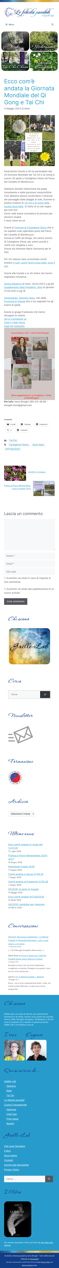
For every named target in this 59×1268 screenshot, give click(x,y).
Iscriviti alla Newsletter (16, 1165)
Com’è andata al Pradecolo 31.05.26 (28, 881)
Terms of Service (27, 1265)
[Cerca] (45, 694)
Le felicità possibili (14, 1100)
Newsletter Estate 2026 (21, 866)
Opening (11, 1086)
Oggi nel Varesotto (14, 326)
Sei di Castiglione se (15, 319)
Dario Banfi (34, 1259)
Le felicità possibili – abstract (31, 977)
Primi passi (12, 1119)
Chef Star (11, 1114)
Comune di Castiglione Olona (31, 227)
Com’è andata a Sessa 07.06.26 (25, 874)
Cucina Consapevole (15, 1104)
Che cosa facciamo (14, 1146)
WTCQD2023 (12, 449)
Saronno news (27, 298)
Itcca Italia (38, 444)
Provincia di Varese (15, 301)
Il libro (7, 1151)
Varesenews (11, 298)
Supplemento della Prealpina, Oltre (23, 287)
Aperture (11, 1109)
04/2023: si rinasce (36, 472)
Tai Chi (13, 440)
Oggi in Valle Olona (14, 322)
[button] (52, 24)
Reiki (9, 1090)
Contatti (8, 1160)
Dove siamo (10, 1155)
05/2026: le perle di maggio (23, 889)
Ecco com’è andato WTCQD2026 (26, 896)
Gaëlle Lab (10, 1081)
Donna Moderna (13, 283)
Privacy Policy (11, 1169)
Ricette (10, 1123)
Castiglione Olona (19, 444)
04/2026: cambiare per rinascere (26, 904)
